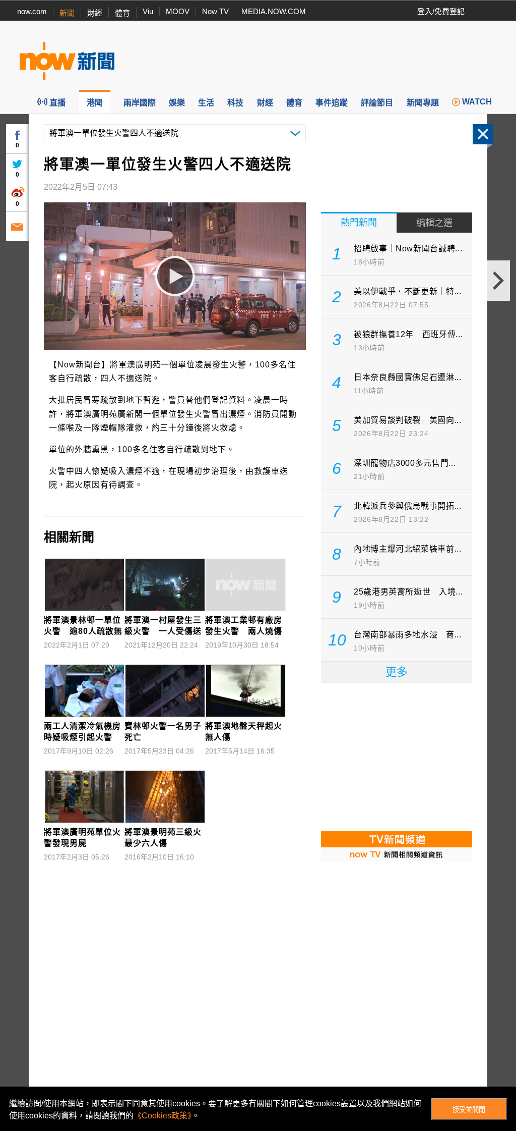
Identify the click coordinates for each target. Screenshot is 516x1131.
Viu (148, 11)
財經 (94, 13)
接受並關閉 (469, 1109)
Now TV (215, 11)
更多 (396, 672)
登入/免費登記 (441, 11)
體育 (122, 13)
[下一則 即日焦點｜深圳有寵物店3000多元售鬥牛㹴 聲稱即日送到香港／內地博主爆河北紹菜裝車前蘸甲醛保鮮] (498, 280)
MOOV (177, 11)
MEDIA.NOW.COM (273, 11)
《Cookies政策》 (162, 1115)
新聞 (67, 13)
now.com (32, 11)
